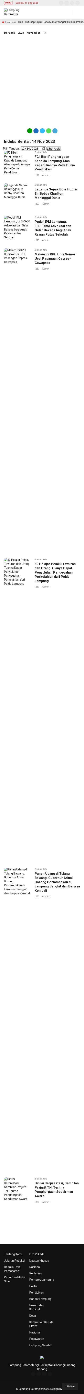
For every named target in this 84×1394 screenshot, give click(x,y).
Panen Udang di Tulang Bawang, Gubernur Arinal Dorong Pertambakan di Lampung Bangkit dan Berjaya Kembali (57, 882)
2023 (21, 32)
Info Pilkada (36, 1254)
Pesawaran (36, 1338)
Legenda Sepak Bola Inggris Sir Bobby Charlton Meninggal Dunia (56, 193)
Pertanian (35, 1273)
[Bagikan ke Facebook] (36, 132)
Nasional (34, 1267)
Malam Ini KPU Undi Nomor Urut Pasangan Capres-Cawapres (55, 258)
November (33, 32)
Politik (33, 1286)
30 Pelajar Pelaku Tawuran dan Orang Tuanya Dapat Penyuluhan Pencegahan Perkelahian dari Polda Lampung (55, 572)
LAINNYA (70, 1386)
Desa (32, 1315)
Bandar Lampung (40, 1298)
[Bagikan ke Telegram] (54, 132)
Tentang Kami (13, 1254)
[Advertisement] (42, 80)
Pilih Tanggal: (11, 148)
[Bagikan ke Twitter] (42, 132)
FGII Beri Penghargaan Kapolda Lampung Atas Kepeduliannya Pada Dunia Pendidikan (55, 163)
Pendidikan (36, 1292)
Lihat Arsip (53, 148)
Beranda (9, 32)
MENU (8, 3)
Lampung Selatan (40, 1345)
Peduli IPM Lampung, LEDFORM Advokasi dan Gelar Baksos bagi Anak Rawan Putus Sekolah (53, 228)
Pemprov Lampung (41, 1279)
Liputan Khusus (39, 1260)
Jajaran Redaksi (14, 1260)
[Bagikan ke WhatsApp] (48, 132)
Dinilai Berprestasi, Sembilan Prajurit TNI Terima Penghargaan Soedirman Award (57, 1189)
